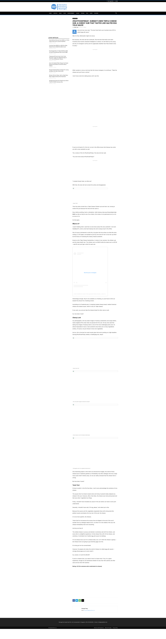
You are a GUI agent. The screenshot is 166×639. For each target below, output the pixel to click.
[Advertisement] (94, 7)
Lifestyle (55, 13)
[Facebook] (107, 1)
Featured (96, 13)
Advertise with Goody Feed (99, 627)
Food (64, 13)
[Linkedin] (110, 1)
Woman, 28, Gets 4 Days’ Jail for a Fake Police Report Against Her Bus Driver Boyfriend (58, 76)
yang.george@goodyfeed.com (89, 610)
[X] (115, 1)
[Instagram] (109, 1)
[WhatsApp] (79, 600)
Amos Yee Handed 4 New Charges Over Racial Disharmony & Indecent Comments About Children (58, 64)
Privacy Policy (115, 627)
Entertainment (71, 13)
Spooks (82, 13)
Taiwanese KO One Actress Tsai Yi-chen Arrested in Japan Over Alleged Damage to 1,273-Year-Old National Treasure (58, 58)
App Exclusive (75, 18)
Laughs (77, 13)
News (50, 13)
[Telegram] (112, 1)
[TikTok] (113, 1)
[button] (116, 13)
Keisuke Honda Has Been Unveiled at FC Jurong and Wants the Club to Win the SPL (59, 70)
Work (91, 13)
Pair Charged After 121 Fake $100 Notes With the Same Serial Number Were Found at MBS (58, 51)
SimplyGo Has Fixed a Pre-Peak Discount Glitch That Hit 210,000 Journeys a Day (58, 81)
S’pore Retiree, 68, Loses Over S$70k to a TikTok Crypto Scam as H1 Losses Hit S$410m (59, 41)
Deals (60, 13)
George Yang (76, 27)
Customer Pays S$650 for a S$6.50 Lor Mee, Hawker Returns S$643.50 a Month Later (58, 46)
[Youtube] (117, 1)
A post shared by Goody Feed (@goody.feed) (85, 293)
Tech (87, 13)
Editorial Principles (108, 627)
